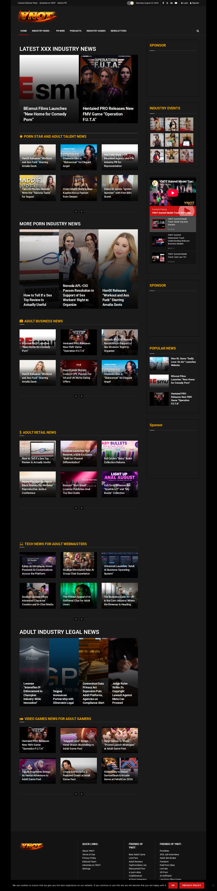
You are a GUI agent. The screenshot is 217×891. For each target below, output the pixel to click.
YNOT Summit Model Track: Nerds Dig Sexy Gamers (178, 213)
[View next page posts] (81, 211)
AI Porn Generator (138, 879)
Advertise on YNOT (48, 3)
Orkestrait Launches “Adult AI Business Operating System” (119, 570)
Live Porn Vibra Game (170, 879)
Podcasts (75, 31)
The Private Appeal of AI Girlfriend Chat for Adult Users (77, 600)
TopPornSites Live (137, 865)
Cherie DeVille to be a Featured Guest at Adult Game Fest (76, 775)
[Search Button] (198, 31)
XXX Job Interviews (169, 854)
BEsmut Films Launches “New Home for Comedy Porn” (45, 114)
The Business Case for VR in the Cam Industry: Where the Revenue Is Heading (119, 600)
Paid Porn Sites (167, 865)
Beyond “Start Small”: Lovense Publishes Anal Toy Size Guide (76, 489)
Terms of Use (88, 854)
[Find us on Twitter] (167, 3)
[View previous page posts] (76, 211)
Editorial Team (89, 861)
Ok (173, 885)
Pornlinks (164, 851)
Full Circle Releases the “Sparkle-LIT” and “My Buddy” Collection (117, 489)
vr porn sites (135, 872)
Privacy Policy (89, 858)
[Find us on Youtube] (176, 3)
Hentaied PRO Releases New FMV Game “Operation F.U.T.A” (108, 114)
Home (23, 31)
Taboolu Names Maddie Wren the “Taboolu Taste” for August (36, 192)
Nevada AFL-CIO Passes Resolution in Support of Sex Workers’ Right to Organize (78, 295)
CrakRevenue (135, 875)
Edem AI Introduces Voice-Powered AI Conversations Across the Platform (37, 570)
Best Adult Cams (137, 854)
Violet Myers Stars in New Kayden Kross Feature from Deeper (77, 192)
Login (185, 3)
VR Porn (164, 872)
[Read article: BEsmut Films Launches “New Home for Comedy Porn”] (159, 381)
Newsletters (118, 31)
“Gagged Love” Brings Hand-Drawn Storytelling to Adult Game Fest (78, 744)
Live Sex (164, 868)
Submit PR (62, 3)
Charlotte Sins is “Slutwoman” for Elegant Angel (77, 162)
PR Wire (60, 31)
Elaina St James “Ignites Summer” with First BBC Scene (118, 192)
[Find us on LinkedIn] (172, 3)
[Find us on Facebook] (163, 3)
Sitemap (86, 868)
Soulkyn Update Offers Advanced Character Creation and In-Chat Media (37, 600)
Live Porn (133, 858)
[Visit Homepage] (38, 16)
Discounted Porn (137, 868)
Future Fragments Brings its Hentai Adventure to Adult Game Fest (36, 775)
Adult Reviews (136, 861)
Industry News (40, 31)
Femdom (164, 861)
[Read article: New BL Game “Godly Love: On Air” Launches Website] (159, 364)
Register (195, 3)
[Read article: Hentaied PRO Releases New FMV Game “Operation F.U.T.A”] (159, 399)
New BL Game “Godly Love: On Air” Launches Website (183, 362)
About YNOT (88, 851)
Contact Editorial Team (28, 3)
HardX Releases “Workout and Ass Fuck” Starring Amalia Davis (37, 162)
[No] (213, 885)
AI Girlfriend (165, 875)
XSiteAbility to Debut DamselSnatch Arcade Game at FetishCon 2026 (118, 775)
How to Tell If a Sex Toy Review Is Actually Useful (38, 300)
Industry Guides (96, 31)
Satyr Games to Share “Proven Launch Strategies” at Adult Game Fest (119, 744)
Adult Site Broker (168, 858)
